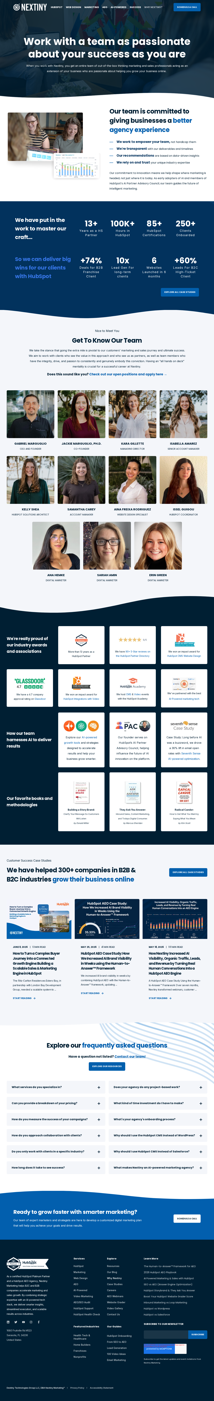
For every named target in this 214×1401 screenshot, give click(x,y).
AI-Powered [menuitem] (118, 7)
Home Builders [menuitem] (82, 1344)
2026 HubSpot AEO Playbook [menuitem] (160, 1272)
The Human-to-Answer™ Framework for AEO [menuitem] (170, 1266)
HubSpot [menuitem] (57, 7)
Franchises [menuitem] (80, 1350)
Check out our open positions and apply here (126, 374)
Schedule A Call (187, 7)
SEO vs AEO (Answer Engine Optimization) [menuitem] (168, 1284)
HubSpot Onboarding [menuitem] (119, 1335)
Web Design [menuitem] (73, 7)
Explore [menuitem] (112, 1258)
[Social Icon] (9, 1322)
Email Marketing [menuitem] (116, 1360)
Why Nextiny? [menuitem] (153, 7)
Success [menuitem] (135, 7)
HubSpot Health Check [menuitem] (87, 1314)
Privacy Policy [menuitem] (77, 1388)
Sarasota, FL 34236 (17, 1335)
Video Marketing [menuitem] (83, 1296)
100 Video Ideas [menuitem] (116, 1354)
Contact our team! (130, 1056)
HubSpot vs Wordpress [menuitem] (157, 1308)
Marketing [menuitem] (91, 7)
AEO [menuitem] (104, 7)
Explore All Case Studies (179, 292)
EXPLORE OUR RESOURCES (107, 1066)
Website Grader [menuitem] (116, 1302)
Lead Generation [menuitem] (117, 1347)
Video (137, 694)
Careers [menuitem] (111, 1290)
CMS (128, 694)
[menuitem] (86, 1328)
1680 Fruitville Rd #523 (19, 1330)
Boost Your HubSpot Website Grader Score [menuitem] (168, 1296)
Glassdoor (40, 698)
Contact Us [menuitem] (113, 1314)
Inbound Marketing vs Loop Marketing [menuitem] (165, 1302)
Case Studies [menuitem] (115, 1284)
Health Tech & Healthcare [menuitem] (82, 1337)
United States (14, 1339)
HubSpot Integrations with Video (81, 698)
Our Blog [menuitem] (112, 1272)
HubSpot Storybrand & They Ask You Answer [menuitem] (169, 1290)
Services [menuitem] (79, 1258)
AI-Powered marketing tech (184, 698)
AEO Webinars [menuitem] (115, 1296)
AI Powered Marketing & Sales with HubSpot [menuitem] (169, 1278)
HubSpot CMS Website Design (184, 655)
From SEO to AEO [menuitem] (116, 1341)
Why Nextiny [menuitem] (114, 1278)
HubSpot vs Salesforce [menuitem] (157, 1314)
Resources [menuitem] (113, 1266)
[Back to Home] (30, 8)
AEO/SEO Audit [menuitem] (82, 1302)
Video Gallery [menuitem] (115, 1308)
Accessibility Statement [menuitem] (101, 1388)
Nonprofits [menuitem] (80, 1356)
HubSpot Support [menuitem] (83, 1308)
